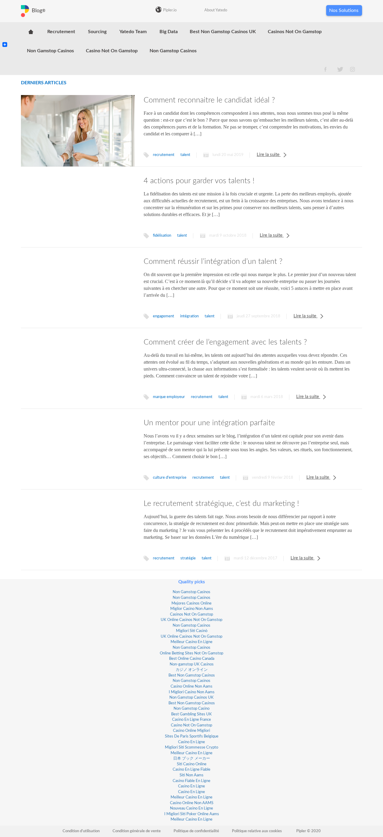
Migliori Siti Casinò (191, 631)
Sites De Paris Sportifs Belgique (191, 736)
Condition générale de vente (137, 831)
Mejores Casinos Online (191, 603)
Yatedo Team (133, 31)
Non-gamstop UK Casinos (192, 664)
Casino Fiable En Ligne (191, 781)
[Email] (4, 37)
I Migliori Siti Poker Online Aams (191, 814)
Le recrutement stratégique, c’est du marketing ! (221, 503)
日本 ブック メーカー (191, 759)
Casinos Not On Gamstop (295, 31)
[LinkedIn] (4, 32)
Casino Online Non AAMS (191, 803)
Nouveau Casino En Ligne (191, 808)
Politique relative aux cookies (257, 831)
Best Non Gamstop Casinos (191, 675)
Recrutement (61, 31)
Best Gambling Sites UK (191, 714)
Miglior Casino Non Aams (191, 609)
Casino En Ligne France (191, 720)
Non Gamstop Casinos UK (191, 698)
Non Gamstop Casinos (50, 50)
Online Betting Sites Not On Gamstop (191, 653)
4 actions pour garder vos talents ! (199, 181)
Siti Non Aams (191, 775)
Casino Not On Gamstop (112, 50)
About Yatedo (215, 10)
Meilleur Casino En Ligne (191, 642)
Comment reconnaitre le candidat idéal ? (209, 100)
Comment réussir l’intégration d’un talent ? (213, 261)
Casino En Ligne (191, 742)
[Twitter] (4, 34)
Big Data (168, 31)
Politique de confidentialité (196, 831)
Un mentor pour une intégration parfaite (209, 423)
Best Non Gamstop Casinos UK (223, 31)
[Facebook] (4, 39)
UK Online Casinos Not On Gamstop (191, 620)
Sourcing (97, 31)
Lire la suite (269, 154)
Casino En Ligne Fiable (191, 770)
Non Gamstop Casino (191, 709)
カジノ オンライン (192, 670)
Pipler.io (170, 10)
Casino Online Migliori (191, 731)
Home (30, 31)
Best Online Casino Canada (191, 659)
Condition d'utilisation (81, 831)
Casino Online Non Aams (191, 686)
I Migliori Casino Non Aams (192, 692)
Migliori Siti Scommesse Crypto (191, 747)
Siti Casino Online (191, 764)
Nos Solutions (343, 10)
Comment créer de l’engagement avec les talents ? (225, 342)
